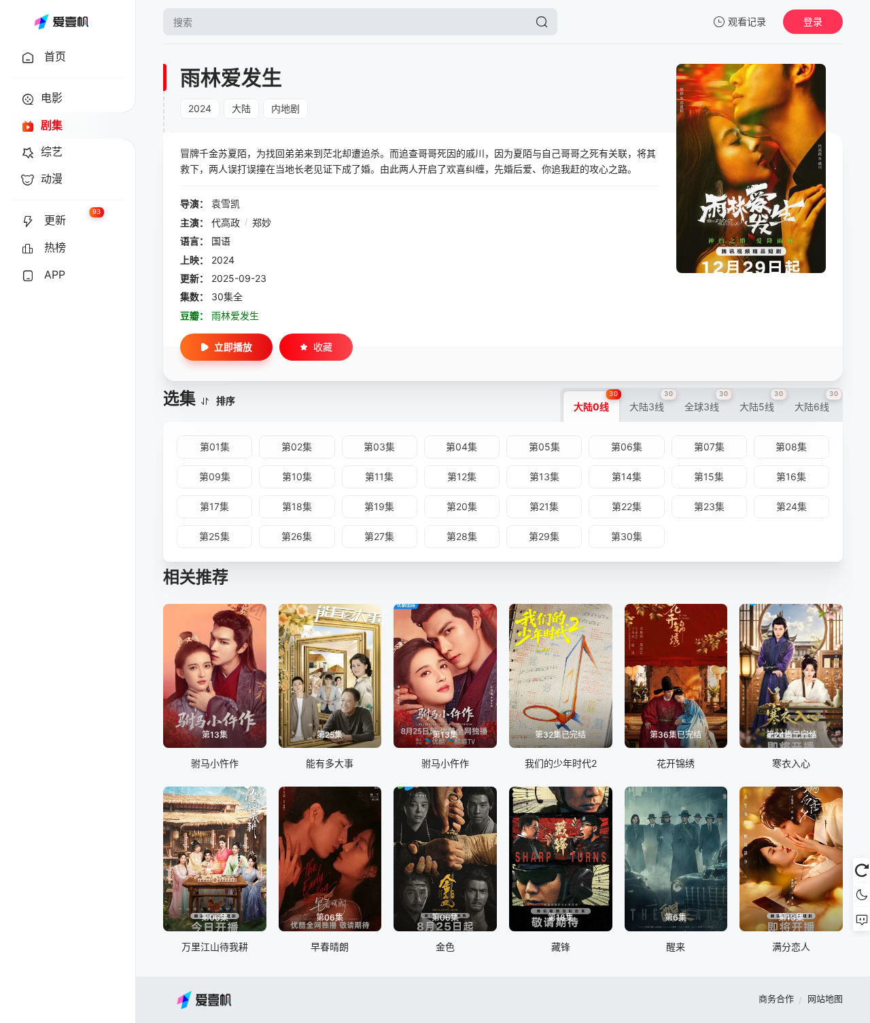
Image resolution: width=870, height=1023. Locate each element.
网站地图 (825, 998)
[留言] (861, 919)
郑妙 (261, 222)
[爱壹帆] (61, 22)
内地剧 (285, 108)
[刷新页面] (861, 870)
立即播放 (233, 347)
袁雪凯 (225, 203)
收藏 (322, 347)
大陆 (241, 108)
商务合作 (776, 998)
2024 (199, 108)
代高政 (225, 222)
